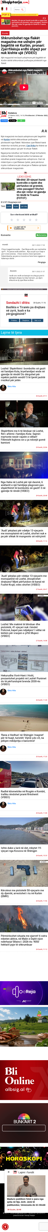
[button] (5, 1226)
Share (5, 121)
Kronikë (5, 33)
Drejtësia (25, 320)
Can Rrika (31, 145)
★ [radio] (12, 219)
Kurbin (7, 139)
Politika (14, 320)
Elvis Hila (12, 386)
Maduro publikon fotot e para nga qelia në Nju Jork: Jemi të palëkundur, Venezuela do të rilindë (26, 1202)
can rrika (24, 206)
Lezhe (9, 206)
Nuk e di (38, 320)
